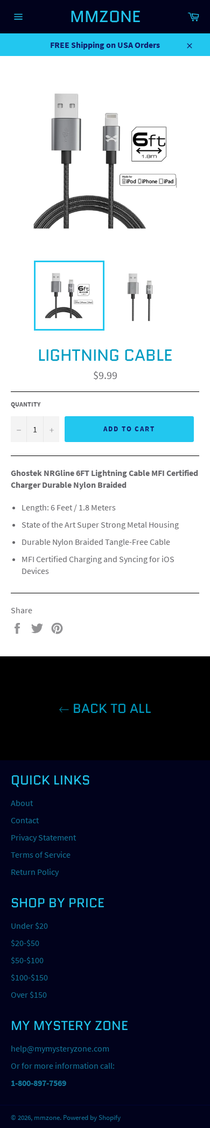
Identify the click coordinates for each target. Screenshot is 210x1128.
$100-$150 (29, 977)
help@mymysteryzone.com (60, 1048)
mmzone (105, 16)
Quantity (25, 404)
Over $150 (29, 994)
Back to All (110, 708)
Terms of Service (41, 854)
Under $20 (29, 925)
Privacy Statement (43, 837)
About (22, 802)
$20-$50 (25, 942)
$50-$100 (27, 960)
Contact (25, 820)
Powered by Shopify (92, 1117)
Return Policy (35, 871)
